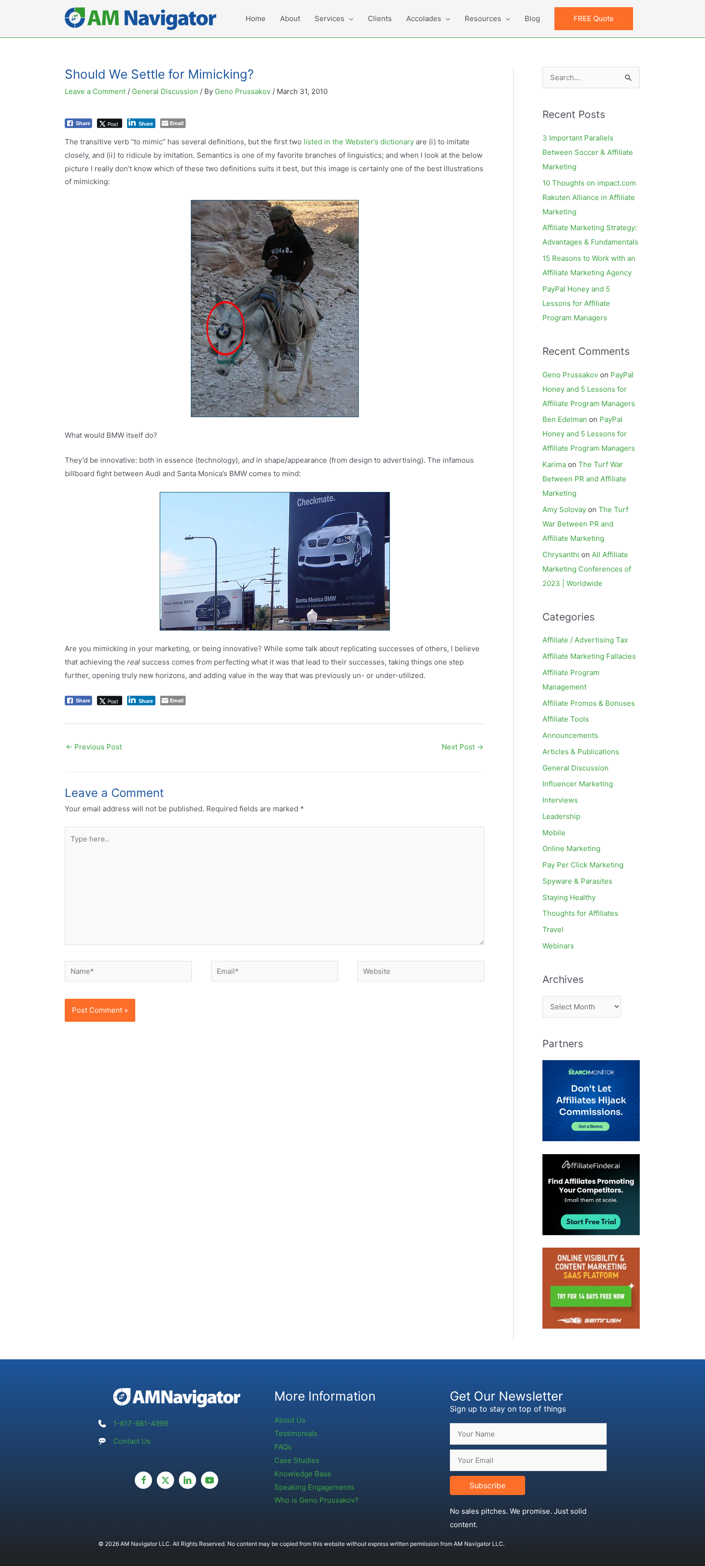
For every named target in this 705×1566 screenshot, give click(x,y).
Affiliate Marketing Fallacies (589, 656)
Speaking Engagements (314, 1487)
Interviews (560, 800)
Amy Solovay (564, 509)
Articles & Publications (580, 751)
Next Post (462, 746)
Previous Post (94, 746)
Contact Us (132, 1441)
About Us (290, 1420)
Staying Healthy (569, 897)
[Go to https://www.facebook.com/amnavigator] (143, 1480)
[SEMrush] (591, 1287)
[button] (593, 18)
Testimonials (295, 1433)
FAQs (283, 1446)
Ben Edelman (564, 419)
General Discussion (165, 91)
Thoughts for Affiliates (580, 913)
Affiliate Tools (565, 719)
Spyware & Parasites (577, 881)
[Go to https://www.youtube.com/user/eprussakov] (209, 1480)
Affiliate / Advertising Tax (585, 639)
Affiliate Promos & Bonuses (588, 703)
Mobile (553, 832)
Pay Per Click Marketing (582, 864)
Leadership (561, 816)
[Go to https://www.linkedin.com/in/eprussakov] (187, 1480)
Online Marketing (571, 848)
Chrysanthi (560, 554)
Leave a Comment (95, 91)
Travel (553, 929)
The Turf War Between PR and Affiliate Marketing (584, 479)
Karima (554, 464)
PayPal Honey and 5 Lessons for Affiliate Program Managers (576, 303)
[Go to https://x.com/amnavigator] (165, 1480)
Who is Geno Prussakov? (316, 1500)
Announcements (570, 735)
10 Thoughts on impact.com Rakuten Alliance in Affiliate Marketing (589, 197)
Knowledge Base (302, 1473)
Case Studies (296, 1460)
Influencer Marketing (577, 783)
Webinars (558, 945)
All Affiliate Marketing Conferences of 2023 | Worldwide (586, 569)
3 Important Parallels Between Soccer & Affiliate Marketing (587, 152)
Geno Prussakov (570, 374)
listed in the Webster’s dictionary (359, 141)
